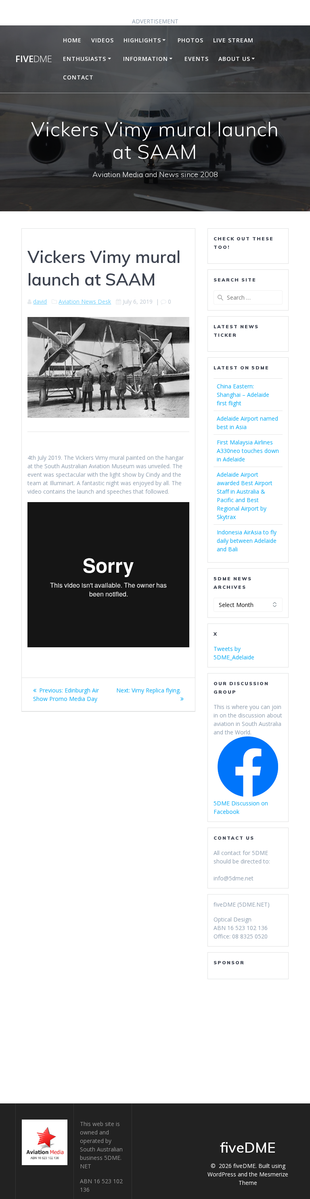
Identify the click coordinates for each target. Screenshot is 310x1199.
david (40, 301)
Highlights (142, 40)
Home (72, 40)
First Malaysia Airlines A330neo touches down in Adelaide (248, 450)
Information (145, 59)
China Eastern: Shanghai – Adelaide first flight (243, 394)
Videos (102, 40)
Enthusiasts (84, 59)
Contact (78, 77)
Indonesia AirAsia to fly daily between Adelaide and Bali (246, 540)
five (33, 58)
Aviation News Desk (85, 301)
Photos (190, 40)
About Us (234, 59)
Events (196, 59)
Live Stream (233, 40)
